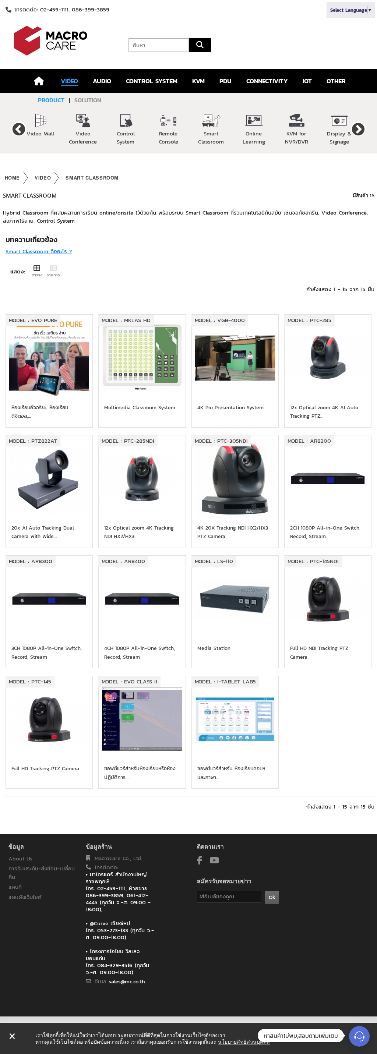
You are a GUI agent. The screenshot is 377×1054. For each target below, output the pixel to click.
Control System (126, 137)
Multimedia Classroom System (139, 407)
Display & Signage (339, 137)
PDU (225, 81)
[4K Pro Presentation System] (235, 358)
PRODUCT (51, 100)
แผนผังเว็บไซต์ (25, 897)
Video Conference (83, 137)
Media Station (213, 648)
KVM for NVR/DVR (296, 137)
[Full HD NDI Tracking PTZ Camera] (328, 599)
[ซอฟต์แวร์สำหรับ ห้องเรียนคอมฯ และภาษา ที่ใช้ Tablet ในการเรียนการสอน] (235, 719)
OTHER (336, 81)
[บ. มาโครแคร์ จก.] (63, 41)
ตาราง (37, 275)
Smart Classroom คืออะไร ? (39, 251)
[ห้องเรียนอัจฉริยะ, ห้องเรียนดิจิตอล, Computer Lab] (49, 358)
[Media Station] (235, 599)
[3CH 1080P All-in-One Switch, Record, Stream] (49, 599)
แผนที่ (15, 887)
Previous (18, 128)
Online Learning (254, 137)
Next (358, 128)
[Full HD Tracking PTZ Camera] (49, 719)
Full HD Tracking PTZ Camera (45, 768)
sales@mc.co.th (127, 981)
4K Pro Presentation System (230, 407)
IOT (307, 81)
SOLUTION (87, 100)
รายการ (53, 275)
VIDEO (69, 81)
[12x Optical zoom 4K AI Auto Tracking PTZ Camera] (328, 358)
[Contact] (359, 1036)
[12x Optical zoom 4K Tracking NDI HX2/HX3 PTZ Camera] (142, 479)
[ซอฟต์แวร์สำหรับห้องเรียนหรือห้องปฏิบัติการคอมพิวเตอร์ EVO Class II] (142, 719)
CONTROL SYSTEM (151, 81)
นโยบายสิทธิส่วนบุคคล (244, 1042)
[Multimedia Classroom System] (142, 358)
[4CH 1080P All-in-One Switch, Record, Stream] (142, 599)
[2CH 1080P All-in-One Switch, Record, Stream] (328, 479)
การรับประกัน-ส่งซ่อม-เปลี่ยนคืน (41, 872)
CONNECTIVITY (267, 81)
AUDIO (102, 81)
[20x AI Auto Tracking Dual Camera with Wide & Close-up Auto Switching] (49, 479)
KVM (198, 81)
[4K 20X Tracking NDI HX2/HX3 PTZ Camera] (235, 479)
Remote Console (168, 137)
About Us (20, 858)
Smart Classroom (211, 137)
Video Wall (40, 133)
